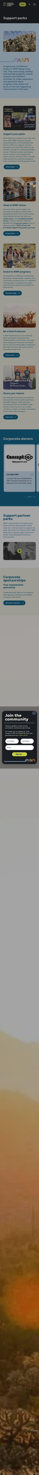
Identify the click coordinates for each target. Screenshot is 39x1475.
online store (22, 735)
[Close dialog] (34, 713)
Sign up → (19, 754)
